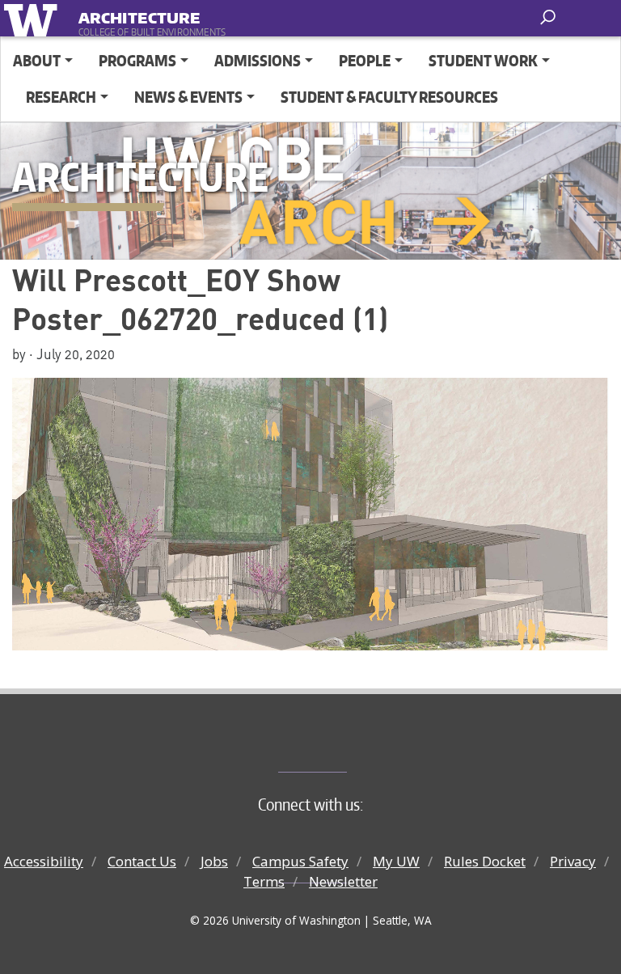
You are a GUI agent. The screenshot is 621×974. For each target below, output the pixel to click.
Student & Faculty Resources (389, 97)
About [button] (37, 60)
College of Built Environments (343, 745)
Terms (264, 881)
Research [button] (61, 97)
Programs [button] (137, 60)
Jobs (214, 861)
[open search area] (549, 17)
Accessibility (43, 861)
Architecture (139, 15)
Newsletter (343, 881)
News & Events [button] (188, 97)
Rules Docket (485, 861)
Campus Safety (300, 861)
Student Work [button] (483, 60)
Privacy (573, 861)
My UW (396, 861)
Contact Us (142, 861)
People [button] (365, 60)
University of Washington (33, 18)
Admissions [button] (257, 60)
